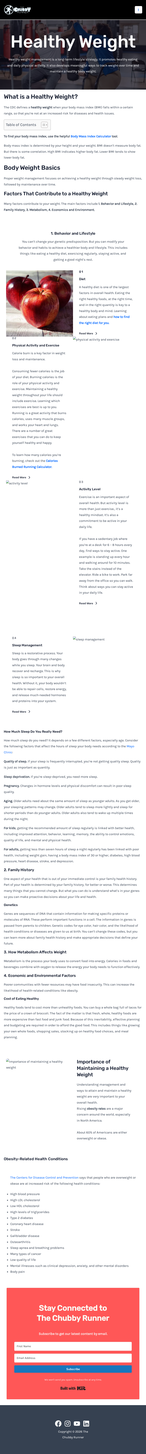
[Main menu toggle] (138, 10)
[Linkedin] (86, 1423)
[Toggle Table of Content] (42, 125)
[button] (88, 333)
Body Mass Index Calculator (91, 136)
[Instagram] (67, 1423)
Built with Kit (73, 1388)
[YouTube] (77, 1423)
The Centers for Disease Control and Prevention (44, 1177)
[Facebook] (58, 1423)
